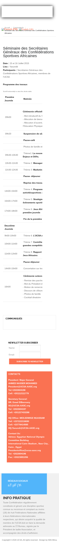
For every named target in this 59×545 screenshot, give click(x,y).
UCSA (27, 11)
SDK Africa (52, 540)
